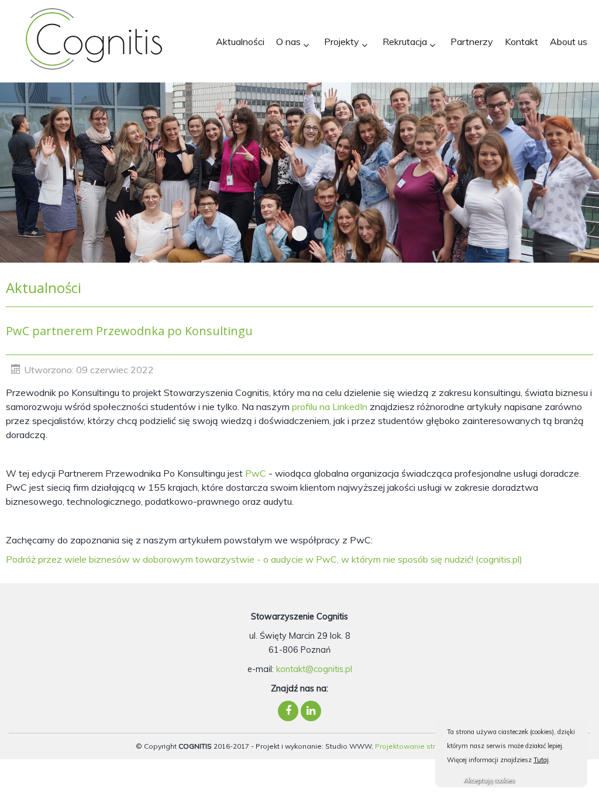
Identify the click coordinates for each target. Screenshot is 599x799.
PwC (255, 473)
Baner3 (299, 233)
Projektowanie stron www (419, 746)
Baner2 (320, 233)
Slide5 (279, 233)
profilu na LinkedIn (329, 406)
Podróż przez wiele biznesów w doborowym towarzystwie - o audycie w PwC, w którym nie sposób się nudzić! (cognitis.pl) (264, 559)
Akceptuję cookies (489, 780)
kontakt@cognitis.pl (314, 669)
